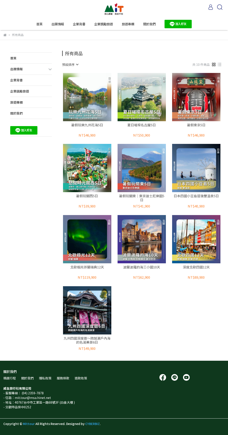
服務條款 (63, 378)
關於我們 (149, 24)
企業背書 (79, 24)
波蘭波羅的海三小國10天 (141, 267)
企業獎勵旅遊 (103, 24)
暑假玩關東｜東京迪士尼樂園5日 (141, 198)
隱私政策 (45, 378)
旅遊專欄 (128, 24)
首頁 (39, 24)
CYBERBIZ (92, 423)
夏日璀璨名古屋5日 (141, 125)
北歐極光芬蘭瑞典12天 (87, 267)
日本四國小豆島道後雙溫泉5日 (196, 196)
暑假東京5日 (196, 125)
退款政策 (81, 378)
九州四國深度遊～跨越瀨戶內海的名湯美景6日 (87, 340)
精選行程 (9, 378)
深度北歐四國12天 (196, 267)
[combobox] (70, 64)
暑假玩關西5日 (87, 196)
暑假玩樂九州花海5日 (87, 125)
